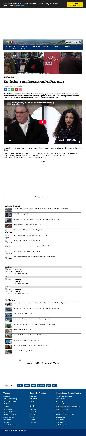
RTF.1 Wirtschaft (61, 404)
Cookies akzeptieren (75, 4)
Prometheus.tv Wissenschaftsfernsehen (68, 406)
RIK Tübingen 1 (60, 419)
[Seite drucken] (20, 90)
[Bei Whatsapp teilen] (12, 90)
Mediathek (36, 46)
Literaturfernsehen (62, 409)
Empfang (56, 46)
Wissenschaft (7, 409)
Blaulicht (6, 404)
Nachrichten (19, 46)
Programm (47, 46)
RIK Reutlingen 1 (61, 417)
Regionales (6, 396)
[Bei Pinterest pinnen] (16, 90)
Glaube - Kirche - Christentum (65, 414)
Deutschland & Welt (9, 401)
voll (54, 386)
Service (7, 49)
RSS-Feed (33, 412)
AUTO (20, 386)
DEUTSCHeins (60, 401)
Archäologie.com (61, 412)
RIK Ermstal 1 (60, 422)
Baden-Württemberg (10, 399)
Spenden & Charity (9, 412)
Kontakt (24, 49)
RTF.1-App (33, 409)
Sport (28, 46)
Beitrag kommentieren (43, 197)
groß (48, 386)
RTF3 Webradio (60, 399)
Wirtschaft (6, 406)
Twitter (32, 417)
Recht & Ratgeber (8, 417)
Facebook (32, 414)
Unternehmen (67, 46)
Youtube (32, 419)
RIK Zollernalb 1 (61, 425)
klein (33, 386)
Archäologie (7, 419)
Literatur (6, 422)
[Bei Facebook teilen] (5, 90)
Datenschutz (34, 399)
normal (41, 386)
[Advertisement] (43, 22)
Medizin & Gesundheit (10, 414)
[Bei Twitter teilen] (9, 90)
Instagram (33, 422)
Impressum (33, 396)
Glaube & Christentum (10, 425)
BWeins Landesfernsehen (64, 396)
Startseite (8, 46)
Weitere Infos (19, 5)
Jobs (76, 46)
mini (27, 386)
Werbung (15, 49)
